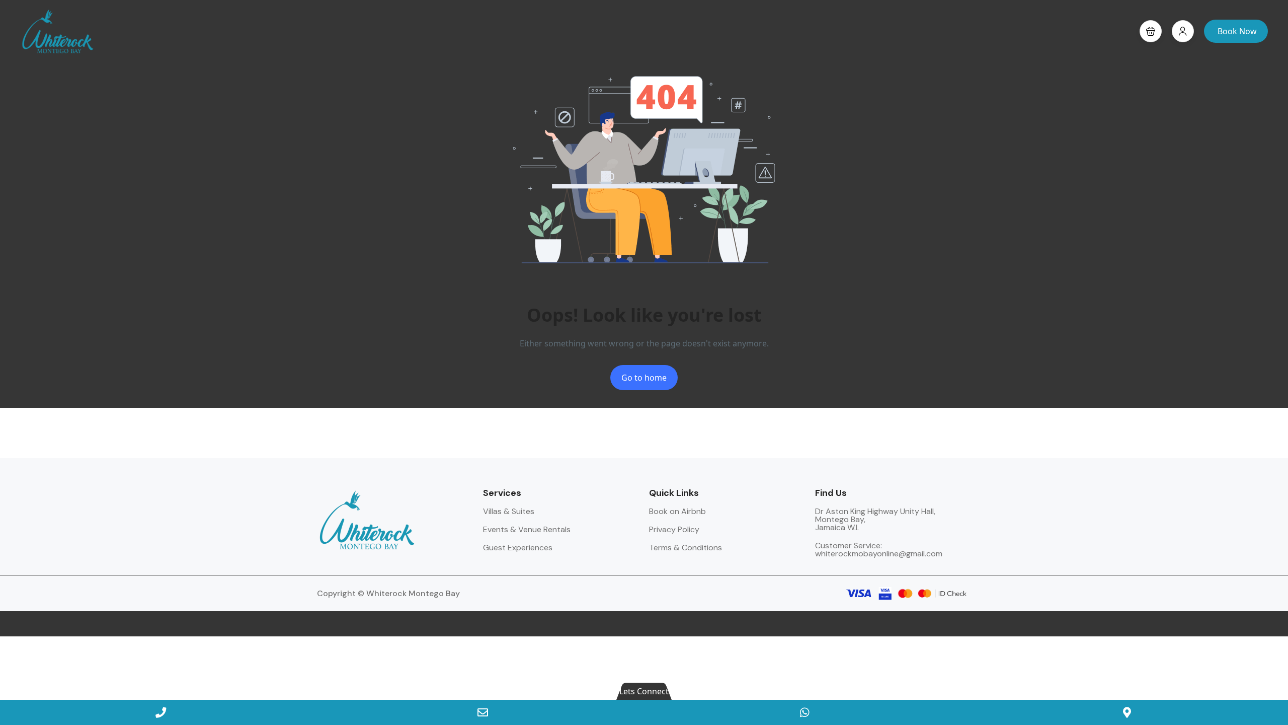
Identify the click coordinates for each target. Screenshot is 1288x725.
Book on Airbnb (677, 511)
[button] (1151, 31)
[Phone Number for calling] (161, 712)
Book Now (1237, 31)
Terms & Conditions (685, 547)
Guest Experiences (517, 547)
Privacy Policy (674, 529)
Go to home (644, 377)
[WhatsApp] (805, 712)
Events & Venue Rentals (527, 529)
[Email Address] (483, 712)
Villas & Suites (508, 511)
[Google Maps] (1127, 712)
